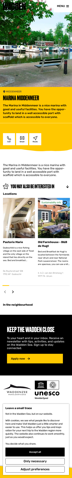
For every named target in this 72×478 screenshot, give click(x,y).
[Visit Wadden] (17, 389)
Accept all (35, 452)
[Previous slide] (5, 292)
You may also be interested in (32, 186)
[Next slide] (13, 292)
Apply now (18, 358)
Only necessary (35, 461)
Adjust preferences (35, 469)
